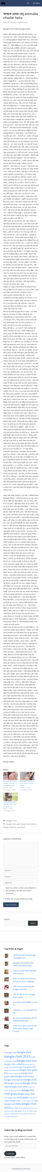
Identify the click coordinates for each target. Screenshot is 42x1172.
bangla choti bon (27, 1060)
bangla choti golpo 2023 (26, 1067)
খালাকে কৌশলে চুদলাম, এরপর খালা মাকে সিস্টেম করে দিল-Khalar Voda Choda (25, 1029)
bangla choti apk (13, 824)
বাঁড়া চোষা (32, 1114)
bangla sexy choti (26, 1093)
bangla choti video (19, 1086)
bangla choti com (30, 1064)
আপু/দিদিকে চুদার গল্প (31, 1108)
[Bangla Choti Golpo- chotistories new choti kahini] (3, 3)
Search (7, 919)
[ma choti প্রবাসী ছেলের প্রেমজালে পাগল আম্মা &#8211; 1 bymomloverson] (10, 776)
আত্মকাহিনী (25, 1108)
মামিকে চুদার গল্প (15, 1116)
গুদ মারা (12, 1111)
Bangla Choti (11, 820)
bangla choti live (15, 1083)
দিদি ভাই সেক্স (25, 1111)
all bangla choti (10, 1052)
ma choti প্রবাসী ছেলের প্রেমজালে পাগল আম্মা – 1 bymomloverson (10, 783)
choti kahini (33, 1098)
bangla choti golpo (10, 1067)
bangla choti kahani (28, 824)
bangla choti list (9, 827)
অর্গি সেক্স (20, 1108)
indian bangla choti (12, 1100)
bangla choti (24, 1052)
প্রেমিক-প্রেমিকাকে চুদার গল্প (25, 1114)
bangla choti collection (14, 1064)
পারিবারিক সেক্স (32, 1111)
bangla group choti (16, 1090)
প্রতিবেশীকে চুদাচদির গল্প (15, 1114)
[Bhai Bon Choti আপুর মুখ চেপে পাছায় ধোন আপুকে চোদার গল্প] (27, 776)
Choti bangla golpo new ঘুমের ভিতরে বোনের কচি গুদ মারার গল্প (10, 804)
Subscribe (10, 1154)
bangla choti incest (24, 1076)
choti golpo (22, 1097)
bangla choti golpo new (14, 1073)
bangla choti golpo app (11, 1070)
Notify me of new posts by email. (19, 899)
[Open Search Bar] (28, 3)
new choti (21, 827)
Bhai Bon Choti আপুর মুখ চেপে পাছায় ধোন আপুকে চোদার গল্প (27, 783)
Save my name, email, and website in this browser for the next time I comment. (21, 891)
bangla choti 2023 (17, 1056)
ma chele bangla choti (26, 1101)
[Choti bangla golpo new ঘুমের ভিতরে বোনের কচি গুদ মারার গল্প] (10, 797)
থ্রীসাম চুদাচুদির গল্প (19, 1111)
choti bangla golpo (10, 1098)
